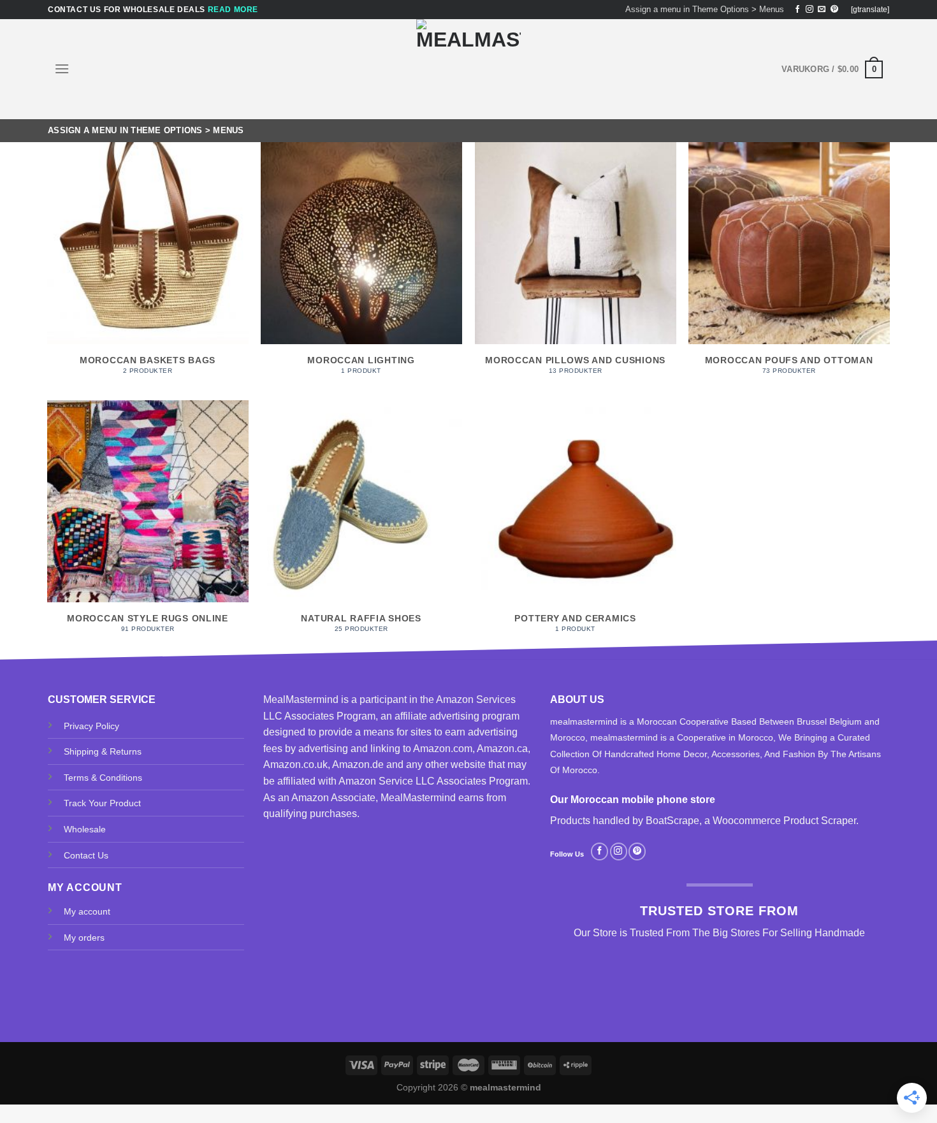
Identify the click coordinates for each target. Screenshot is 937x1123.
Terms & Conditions (103, 777)
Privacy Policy (91, 726)
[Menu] (62, 68)
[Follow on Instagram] (809, 9)
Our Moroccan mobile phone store (632, 799)
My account (87, 911)
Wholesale (85, 829)
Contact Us (86, 855)
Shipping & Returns (103, 751)
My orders (84, 937)
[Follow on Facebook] (797, 9)
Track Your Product (102, 803)
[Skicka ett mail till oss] (821, 9)
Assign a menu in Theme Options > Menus (704, 9)
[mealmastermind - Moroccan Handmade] (468, 69)
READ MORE (233, 9)
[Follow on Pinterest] (834, 9)
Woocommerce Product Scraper (784, 820)
